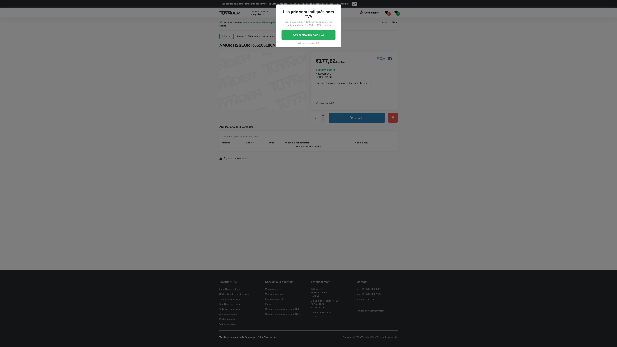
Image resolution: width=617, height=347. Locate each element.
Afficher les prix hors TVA (308, 35)
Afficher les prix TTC (308, 43)
